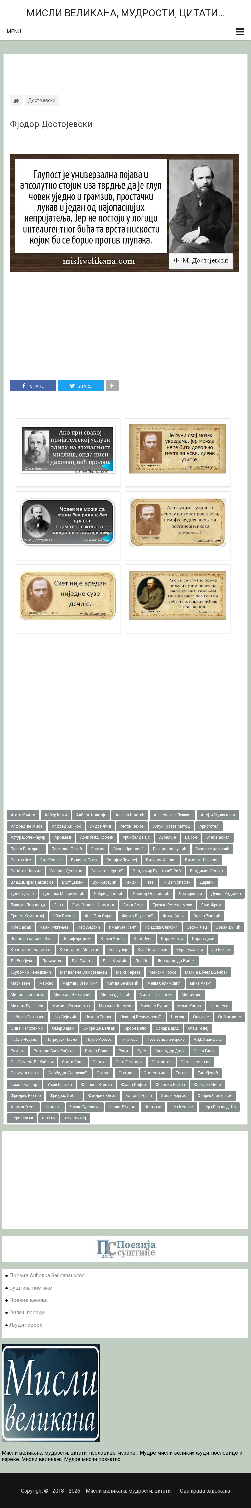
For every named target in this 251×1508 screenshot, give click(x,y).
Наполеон (219, 1006)
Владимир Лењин (206, 871)
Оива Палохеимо (27, 1028)
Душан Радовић (226, 893)
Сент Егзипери (129, 1062)
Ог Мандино (229, 1017)
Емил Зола (133, 905)
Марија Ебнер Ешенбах (206, 972)
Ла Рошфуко (22, 961)
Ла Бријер (221, 949)
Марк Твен (20, 983)
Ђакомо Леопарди (28, 905)
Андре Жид (100, 826)
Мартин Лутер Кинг (79, 983)
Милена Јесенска (27, 994)
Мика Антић (201, 983)
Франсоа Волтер (96, 1084)
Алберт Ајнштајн (91, 815)
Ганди (131, 882)
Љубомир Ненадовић (31, 972)
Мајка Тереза (128, 972)
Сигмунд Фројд (25, 1073)
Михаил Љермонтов (71, 1006)
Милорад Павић (115, 994)
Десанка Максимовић (63, 893)
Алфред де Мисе (26, 826)
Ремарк (18, 1051)
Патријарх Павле (61, 1039)
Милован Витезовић (73, 994)
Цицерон (53, 1107)
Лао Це (141, 961)
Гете (150, 882)
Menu (14, 31)
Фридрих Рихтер (26, 1095)
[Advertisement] (125, 68)
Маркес (46, 983)
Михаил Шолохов (115, 1006)
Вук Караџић (104, 882)
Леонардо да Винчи (176, 961)
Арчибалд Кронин (96, 837)
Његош (177, 1017)
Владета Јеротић (108, 871)
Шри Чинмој (75, 1118)
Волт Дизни (73, 882)
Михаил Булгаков (27, 1006)
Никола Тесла (98, 1017)
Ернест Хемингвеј (27, 916)
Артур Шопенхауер (28, 837)
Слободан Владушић (68, 1073)
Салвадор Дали (170, 1051)
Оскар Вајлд (167, 1028)
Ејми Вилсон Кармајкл (93, 905)
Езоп (58, 905)
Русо (141, 1051)
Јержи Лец (197, 927)
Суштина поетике (30, 1288)
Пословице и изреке (166, 1039)
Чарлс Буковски (85, 1107)
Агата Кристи (23, 815)
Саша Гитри (204, 1051)
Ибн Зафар (21, 927)
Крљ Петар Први (152, 949)
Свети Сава (73, 1062)
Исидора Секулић (161, 927)
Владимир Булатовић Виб (157, 871)
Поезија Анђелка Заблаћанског (46, 1275)
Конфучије (118, 949)
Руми (123, 1051)
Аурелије (167, 837)
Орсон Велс (135, 1028)
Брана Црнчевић (128, 849)
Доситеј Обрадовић (150, 893)
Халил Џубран (139, 1095)
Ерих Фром (211, 905)
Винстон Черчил (26, 871)
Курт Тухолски (189, 949)
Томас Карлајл (24, 1084)
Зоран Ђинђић (206, 916)
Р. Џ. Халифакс (208, 1039)
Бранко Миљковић (212, 849)
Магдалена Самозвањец (83, 972)
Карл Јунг (143, 938)
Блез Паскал (218, 837)
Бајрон (191, 837)
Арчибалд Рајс (136, 837)
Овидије (201, 1017)
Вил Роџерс (51, 860)
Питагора (129, 1039)
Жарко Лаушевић (138, 916)
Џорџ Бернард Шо (219, 1107)
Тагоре (182, 1073)
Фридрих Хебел (64, 1095)
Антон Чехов (132, 826)
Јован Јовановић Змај (32, 938)
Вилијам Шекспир (201, 860)
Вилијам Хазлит (161, 860)
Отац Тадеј (198, 1028)
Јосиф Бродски (77, 938)
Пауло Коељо (98, 1039)
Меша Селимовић (164, 983)
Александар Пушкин (173, 815)
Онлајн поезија (27, 1313)
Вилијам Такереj (122, 860)
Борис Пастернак (26, 849)
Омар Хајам (63, 1028)
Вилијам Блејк (84, 860)
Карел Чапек (113, 938)
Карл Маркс (172, 938)
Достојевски (190, 893)
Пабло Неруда (24, 1039)
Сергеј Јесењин (195, 1062)
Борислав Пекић (67, 849)
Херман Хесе (23, 1107)
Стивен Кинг (155, 1073)
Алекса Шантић (129, 815)
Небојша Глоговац (27, 1017)
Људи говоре (25, 1325)
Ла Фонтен (52, 961)
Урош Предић (59, 1084)
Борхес (97, 849)
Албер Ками (55, 815)
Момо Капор (189, 1006)
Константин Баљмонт (31, 949)
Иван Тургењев (54, 927)
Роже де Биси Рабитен (55, 1051)
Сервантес (162, 1062)
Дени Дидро (22, 893)
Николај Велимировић (141, 1017)
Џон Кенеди (182, 1107)
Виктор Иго (21, 860)
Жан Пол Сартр (98, 916)
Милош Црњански (156, 994)
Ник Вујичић (65, 1017)
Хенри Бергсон (175, 1095)
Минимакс (191, 994)
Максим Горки (163, 972)
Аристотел (209, 826)
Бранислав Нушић (169, 849)
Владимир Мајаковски (32, 882)
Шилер (48, 1118)
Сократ (103, 1073)
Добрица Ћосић (108, 893)
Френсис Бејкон (170, 1084)
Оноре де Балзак (99, 1028)
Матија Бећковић (122, 983)
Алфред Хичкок (66, 826)
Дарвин (207, 882)
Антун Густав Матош (171, 826)
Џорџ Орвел (22, 1118)
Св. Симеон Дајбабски (32, 1062)
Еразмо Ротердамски (172, 905)
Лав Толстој (82, 961)
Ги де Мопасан (177, 882)
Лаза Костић (114, 961)
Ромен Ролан (97, 1051)
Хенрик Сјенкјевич (215, 1095)
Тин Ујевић (208, 1073)
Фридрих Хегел (102, 1095)
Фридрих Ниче (207, 1084)
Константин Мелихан (79, 949)
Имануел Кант (122, 927)
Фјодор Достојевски (51, 124)
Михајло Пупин (154, 1006)
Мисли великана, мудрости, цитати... (125, 13)
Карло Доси (203, 938)
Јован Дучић (228, 927)
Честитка (152, 1107)
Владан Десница (66, 871)
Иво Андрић (89, 927)
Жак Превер (64, 916)
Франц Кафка (133, 1084)
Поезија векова (28, 1300)
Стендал (127, 1073)
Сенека (100, 1062)
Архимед (62, 837)
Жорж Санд (173, 916)
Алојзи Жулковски (218, 815)
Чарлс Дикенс (122, 1107)
